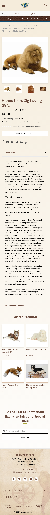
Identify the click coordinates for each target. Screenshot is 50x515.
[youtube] (31, 479)
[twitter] (19, 479)
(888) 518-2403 (26, 469)
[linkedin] (36, 479)
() (46, 5)
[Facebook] (3, 142)
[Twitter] (17, 142)
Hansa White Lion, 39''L (36, 349)
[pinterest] (25, 479)
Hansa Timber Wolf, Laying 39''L (11, 350)
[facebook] (14, 479)
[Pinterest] (26, 142)
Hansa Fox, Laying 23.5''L (10, 386)
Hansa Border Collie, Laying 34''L (35, 386)
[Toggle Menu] (3, 5)
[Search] (2, 13)
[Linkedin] (21, 142)
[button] (25, 152)
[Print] (12, 142)
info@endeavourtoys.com (26, 472)
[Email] (7, 142)
